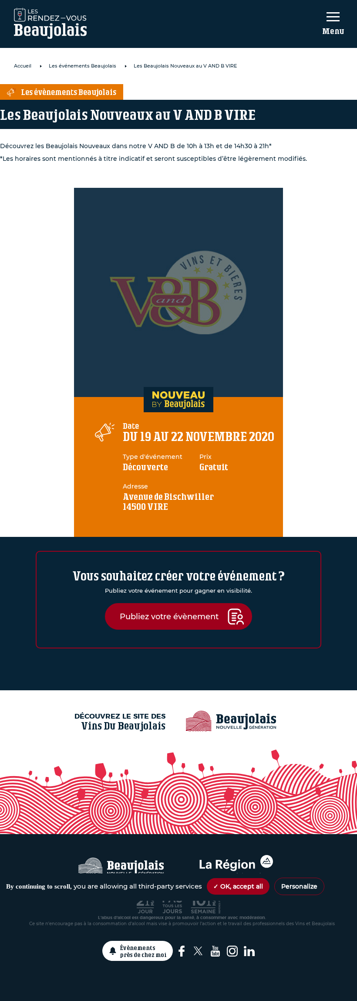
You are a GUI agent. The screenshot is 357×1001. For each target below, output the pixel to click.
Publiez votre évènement (169, 616)
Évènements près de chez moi (143, 950)
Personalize (299, 886)
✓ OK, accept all (238, 886)
